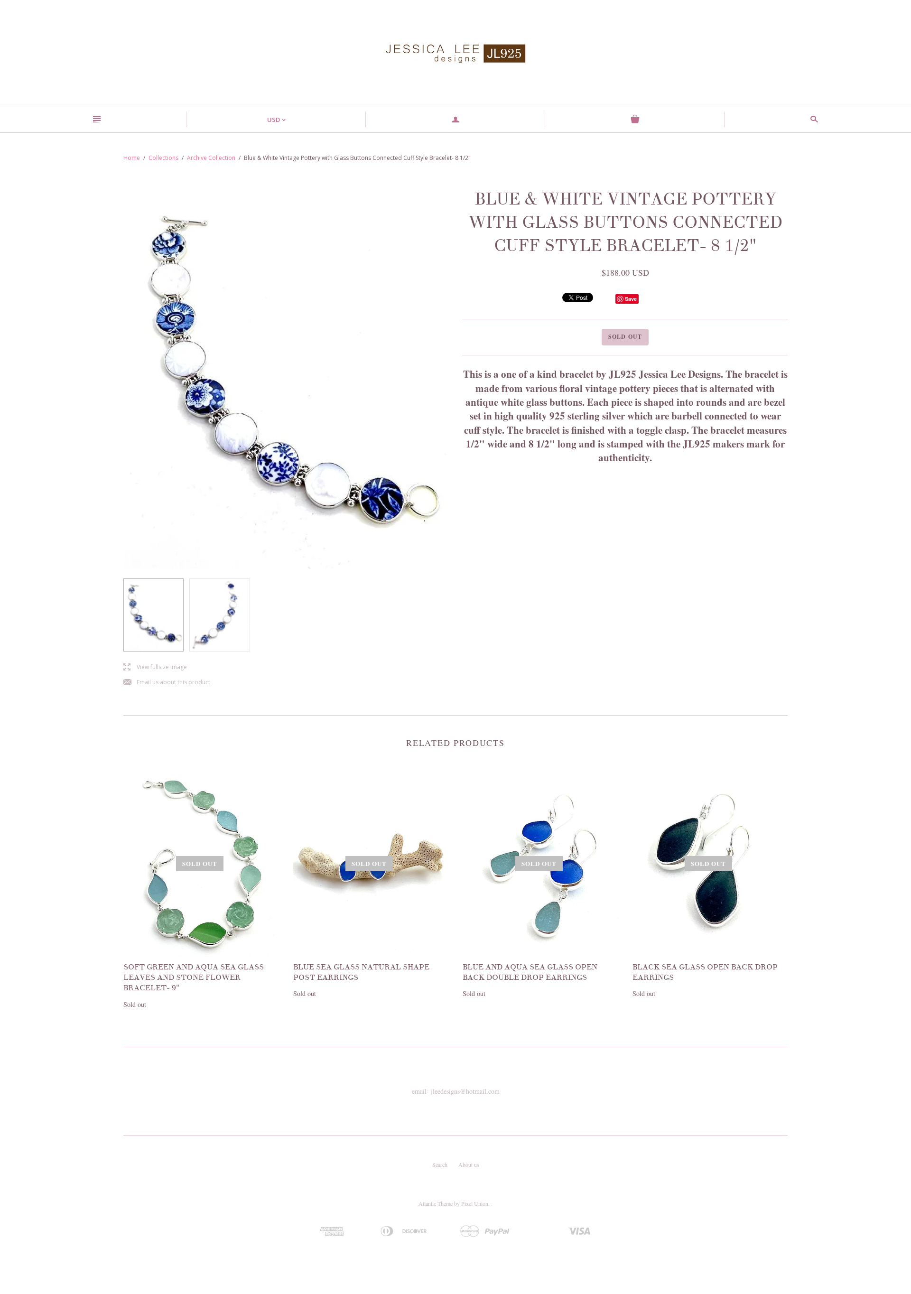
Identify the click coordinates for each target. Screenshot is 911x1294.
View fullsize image (155, 667)
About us (468, 1164)
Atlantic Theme (435, 1203)
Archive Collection (211, 158)
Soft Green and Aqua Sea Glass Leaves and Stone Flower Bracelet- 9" (193, 977)
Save (631, 298)
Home (131, 158)
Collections (163, 158)
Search (439, 1164)
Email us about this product (166, 683)
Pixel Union (474, 1203)
